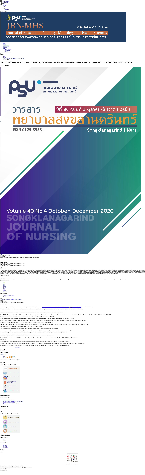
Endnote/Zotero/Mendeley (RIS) (8, 295)
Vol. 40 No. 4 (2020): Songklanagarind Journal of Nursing (13, 58)
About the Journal (8, 49)
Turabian (4, 290)
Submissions (5, 47)
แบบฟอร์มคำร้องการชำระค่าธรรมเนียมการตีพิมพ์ (13, 401)
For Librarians (5, 447)
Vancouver (5, 291)
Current (4, 43)
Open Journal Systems (4, 408)
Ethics (4, 439)
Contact (6, 51)
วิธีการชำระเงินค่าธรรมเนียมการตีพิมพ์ (10, 403)
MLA (4, 289)
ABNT (4, 285)
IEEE (4, 288)
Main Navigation (6, 1)
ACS (4, 283)
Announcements (6, 46)
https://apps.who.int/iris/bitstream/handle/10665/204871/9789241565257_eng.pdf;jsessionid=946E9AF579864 (61, 307)
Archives (4, 44)
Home (4, 56)
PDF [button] (1, 254)
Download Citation (4, 293)
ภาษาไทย (7, 9)
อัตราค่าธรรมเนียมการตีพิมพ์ (8, 400)
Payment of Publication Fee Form (9, 402)
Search (2, 54)
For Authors (5, 446)
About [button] (4, 48)
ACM (4, 282)
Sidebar (4, 3)
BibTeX (4, 296)
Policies (4, 440)
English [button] (4, 8)
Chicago (4, 286)
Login (4, 6)
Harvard (4, 287)
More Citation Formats (4, 280)
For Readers (5, 445)
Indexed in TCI (3, 354)
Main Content (5, 2)
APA (4, 284)
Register (4, 5)
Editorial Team (7, 50)
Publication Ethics (6, 45)
